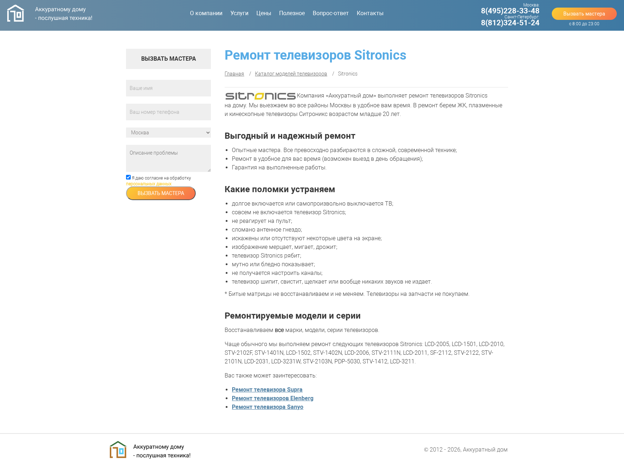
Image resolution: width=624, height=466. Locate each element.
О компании (206, 13)
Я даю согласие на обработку (158, 181)
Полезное (292, 13)
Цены (263, 13)
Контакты (370, 13)
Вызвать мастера (584, 14)
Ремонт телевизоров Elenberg (272, 398)
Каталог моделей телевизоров (291, 74)
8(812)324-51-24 (510, 22)
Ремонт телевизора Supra (267, 389)
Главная (234, 74)
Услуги (239, 13)
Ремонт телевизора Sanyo (267, 407)
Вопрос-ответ (331, 13)
